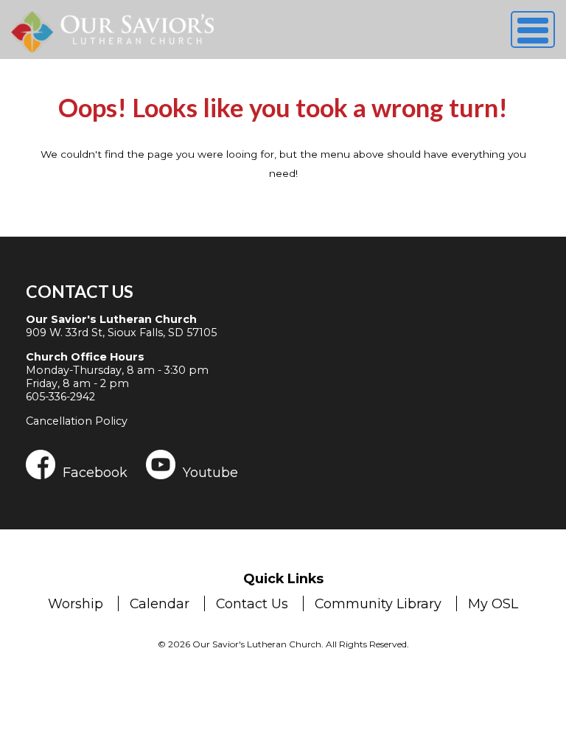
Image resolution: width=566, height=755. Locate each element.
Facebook (95, 472)
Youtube (210, 472)
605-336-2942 (60, 396)
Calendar (159, 603)
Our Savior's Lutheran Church (111, 319)
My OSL (493, 603)
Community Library (378, 603)
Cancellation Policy (76, 421)
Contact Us (79, 291)
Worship (75, 603)
